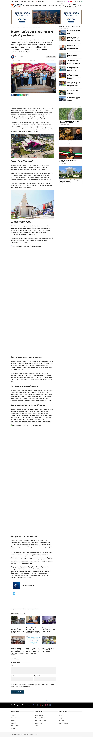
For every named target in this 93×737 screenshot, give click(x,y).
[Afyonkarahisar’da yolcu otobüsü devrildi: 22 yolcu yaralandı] (62, 101)
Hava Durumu (39, 715)
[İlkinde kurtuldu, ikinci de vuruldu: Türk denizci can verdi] (62, 34)
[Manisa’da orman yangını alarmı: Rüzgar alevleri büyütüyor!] (62, 57)
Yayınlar (37, 725)
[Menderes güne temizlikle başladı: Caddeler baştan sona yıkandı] (18, 621)
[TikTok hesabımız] (73, 1)
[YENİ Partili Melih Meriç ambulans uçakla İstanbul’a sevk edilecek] (62, 64)
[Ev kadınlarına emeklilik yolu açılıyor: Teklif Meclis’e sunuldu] (62, 71)
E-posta (37, 676)
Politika (51, 5)
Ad (12, 676)
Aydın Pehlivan (21, 609)
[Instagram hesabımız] (68, 1)
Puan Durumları (39, 723)
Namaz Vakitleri (40, 718)
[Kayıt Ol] (78, 6)
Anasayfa (26, 5)
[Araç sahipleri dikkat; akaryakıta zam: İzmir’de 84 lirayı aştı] (62, 94)
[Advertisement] (33, 102)
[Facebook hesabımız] (64, 1)
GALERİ (15, 1)
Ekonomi (45, 5)
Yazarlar (61, 720)
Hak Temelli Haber (61, 5)
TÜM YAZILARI (51, 57)
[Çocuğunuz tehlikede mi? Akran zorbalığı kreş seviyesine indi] (49, 621)
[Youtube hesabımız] (71, 1)
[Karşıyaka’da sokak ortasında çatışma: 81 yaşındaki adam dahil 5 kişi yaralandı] (62, 77)
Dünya (13, 728)
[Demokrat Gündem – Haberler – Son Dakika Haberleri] (16, 7)
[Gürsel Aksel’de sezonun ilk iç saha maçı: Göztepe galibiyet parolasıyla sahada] (62, 86)
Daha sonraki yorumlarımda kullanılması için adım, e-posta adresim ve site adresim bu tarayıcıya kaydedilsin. (32, 685)
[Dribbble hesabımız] (47, 705)
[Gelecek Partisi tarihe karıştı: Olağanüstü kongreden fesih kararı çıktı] (62, 49)
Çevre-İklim (75, 5)
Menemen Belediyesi (33, 609)
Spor (55, 5)
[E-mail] (14, 594)
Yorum (13, 665)
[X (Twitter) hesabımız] (66, 1)
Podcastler (33, 5)
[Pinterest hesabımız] (75, 1)
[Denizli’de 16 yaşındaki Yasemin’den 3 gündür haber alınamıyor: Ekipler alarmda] (62, 41)
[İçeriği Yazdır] (27, 95)
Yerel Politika (14, 725)
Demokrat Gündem (20, 57)
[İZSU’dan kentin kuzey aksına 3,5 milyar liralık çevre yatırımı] (49, 641)
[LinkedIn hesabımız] (79, 1)
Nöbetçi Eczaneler (40, 720)
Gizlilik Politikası (63, 723)
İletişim (61, 715)
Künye (61, 718)
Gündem (39, 5)
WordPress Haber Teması (31, 734)
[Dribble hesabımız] (77, 1)
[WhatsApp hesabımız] (81, 1)
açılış (13, 609)
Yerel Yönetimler (68, 5)
